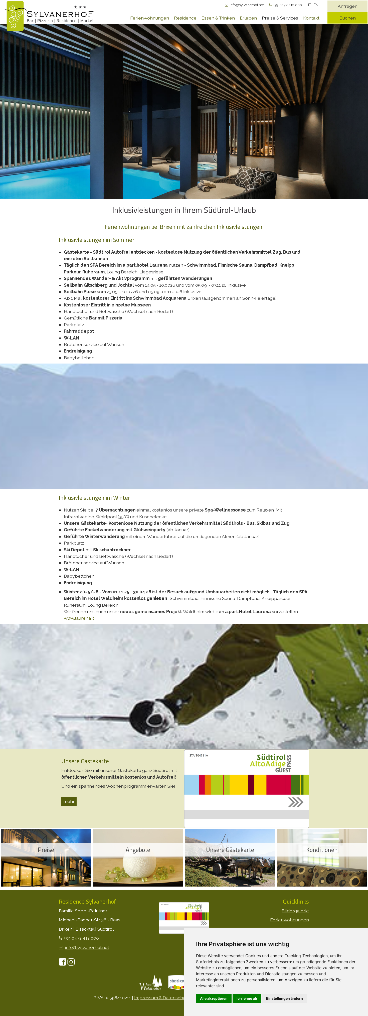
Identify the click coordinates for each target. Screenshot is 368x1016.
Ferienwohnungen (149, 18)
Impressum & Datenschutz (161, 997)
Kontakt (311, 18)
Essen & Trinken (218, 18)
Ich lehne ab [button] (247, 998)
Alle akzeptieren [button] (214, 998)
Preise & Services (280, 18)
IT (309, 5)
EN (316, 5)
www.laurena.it (79, 618)
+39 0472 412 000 (287, 5)
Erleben (248, 18)
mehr (69, 801)
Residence (185, 18)
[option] (184, 146)
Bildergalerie (295, 910)
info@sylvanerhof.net (247, 5)
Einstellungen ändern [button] (284, 998)
